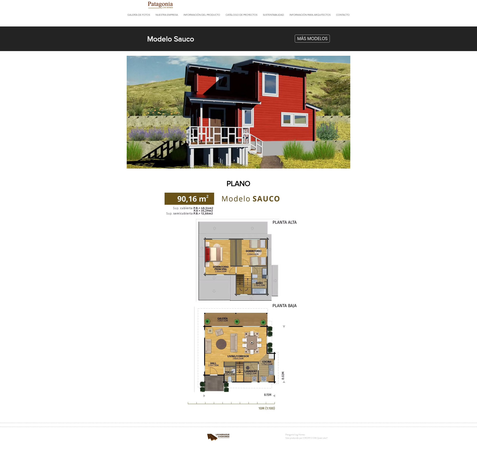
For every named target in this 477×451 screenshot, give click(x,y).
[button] (139, 15)
